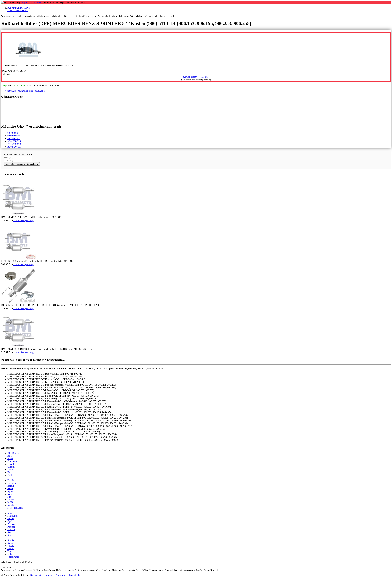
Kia (9, 496)
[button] (196, 76)
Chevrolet (12, 461)
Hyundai (11, 483)
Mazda (10, 505)
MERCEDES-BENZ (17, 10)
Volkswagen (13, 556)
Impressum (49, 575)
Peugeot (11, 524)
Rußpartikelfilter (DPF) (18, 7)
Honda (10, 480)
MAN (10, 502)
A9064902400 (14, 144)
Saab (9, 532)
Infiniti (10, 485)
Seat (9, 535)
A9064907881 (14, 146)
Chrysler (11, 464)
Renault (11, 529)
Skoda (10, 543)
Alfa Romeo (13, 453)
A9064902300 (14, 141)
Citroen (11, 466)
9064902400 (13, 135)
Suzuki (10, 548)
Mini (9, 513)
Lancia (10, 499)
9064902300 (13, 133)
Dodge (10, 469)
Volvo (10, 554)
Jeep (9, 494)
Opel (9, 521)
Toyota (10, 551)
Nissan (10, 518)
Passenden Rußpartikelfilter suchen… (21, 164)
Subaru (10, 545)
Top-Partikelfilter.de (31, 2)
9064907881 (13, 138)
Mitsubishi (12, 515)
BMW (10, 458)
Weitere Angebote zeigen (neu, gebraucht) (24, 90)
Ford (9, 475)
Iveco (10, 488)
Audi (9, 455)
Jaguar (10, 491)
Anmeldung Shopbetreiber (68, 575)
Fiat (9, 472)
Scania (10, 540)
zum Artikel (23, 220)
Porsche (11, 526)
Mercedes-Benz (15, 507)
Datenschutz (36, 575)
